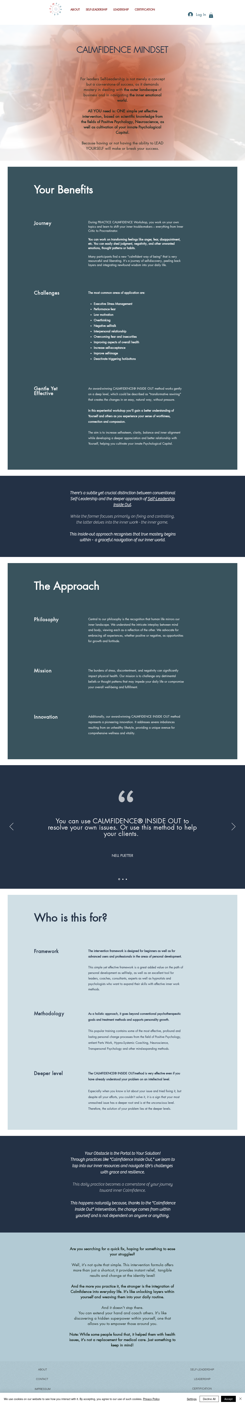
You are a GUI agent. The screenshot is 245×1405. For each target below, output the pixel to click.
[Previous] (11, 827)
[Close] (240, 1399)
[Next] (233, 827)
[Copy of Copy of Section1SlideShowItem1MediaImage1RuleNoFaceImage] (122, 879)
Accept (228, 1399)
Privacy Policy (151, 1399)
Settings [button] (192, 1399)
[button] (211, 15)
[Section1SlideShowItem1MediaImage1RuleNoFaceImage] (126, 879)
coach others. (142, 1312)
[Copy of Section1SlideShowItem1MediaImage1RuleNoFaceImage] (118, 879)
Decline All (209, 1399)
